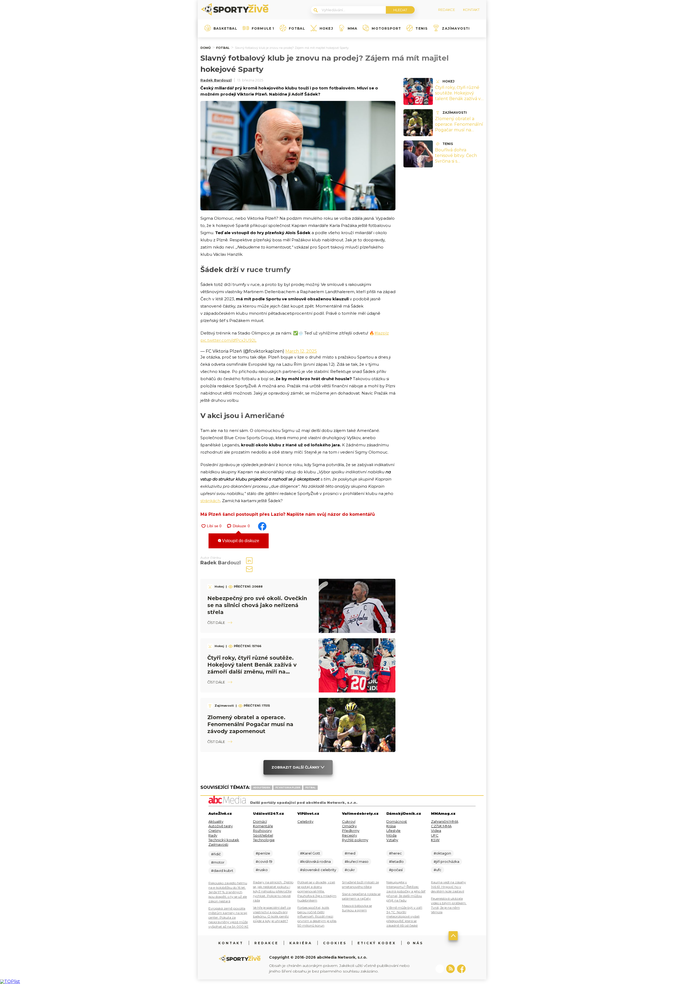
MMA (352, 28)
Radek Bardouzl (216, 80)
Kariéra (300, 943)
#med (350, 853)
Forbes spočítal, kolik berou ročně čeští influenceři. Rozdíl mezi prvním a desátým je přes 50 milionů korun (316, 917)
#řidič (216, 854)
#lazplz (381, 333)
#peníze (263, 853)
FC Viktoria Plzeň (287, 787)
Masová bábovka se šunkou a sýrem (357, 908)
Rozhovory (262, 830)
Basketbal (225, 28)
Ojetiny (214, 830)
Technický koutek (223, 840)
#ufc (437, 870)
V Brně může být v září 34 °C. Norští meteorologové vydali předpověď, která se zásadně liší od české (404, 917)
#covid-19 (264, 861)
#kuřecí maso (356, 861)
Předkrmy (350, 830)
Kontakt (230, 943)
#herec (395, 853)
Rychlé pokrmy (355, 840)
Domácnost (396, 821)
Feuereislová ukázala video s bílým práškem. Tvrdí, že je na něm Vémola (449, 905)
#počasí (396, 870)
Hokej (326, 28)
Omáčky (349, 826)
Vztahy (392, 840)
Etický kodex (376, 943)
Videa (436, 830)
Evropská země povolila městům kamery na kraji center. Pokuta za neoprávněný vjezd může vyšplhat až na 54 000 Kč (228, 917)
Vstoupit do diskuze (240, 540)
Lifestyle (393, 830)
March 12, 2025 (301, 351)
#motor (217, 862)
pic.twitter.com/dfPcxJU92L (228, 340)
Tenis (421, 28)
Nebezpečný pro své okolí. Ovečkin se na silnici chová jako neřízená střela (257, 605)
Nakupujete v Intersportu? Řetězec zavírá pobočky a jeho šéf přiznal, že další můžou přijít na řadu (405, 891)
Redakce (266, 943)
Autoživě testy (220, 826)
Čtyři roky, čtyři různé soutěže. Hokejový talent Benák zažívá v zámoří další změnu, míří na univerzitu (458, 98)
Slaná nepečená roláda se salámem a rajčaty (361, 896)
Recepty (349, 835)
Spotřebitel (263, 835)
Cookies (335, 943)
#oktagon (442, 853)
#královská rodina (315, 861)
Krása (391, 826)
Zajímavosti (456, 28)
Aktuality (215, 821)
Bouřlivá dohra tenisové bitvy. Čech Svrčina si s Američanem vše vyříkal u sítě (456, 161)
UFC (434, 835)
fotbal (310, 787)
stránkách (210, 500)
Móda (391, 835)
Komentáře (263, 826)
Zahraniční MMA (444, 821)
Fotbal (297, 28)
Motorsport (386, 28)
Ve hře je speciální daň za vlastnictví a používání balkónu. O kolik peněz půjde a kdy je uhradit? (272, 914)
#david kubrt (222, 870)
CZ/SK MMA (441, 826)
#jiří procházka (446, 861)
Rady (212, 835)
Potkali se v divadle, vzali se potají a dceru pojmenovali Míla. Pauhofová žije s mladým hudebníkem (316, 891)
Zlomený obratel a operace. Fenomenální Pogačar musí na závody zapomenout (250, 724)
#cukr (350, 870)
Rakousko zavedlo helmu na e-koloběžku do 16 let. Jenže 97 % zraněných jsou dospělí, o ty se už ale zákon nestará (227, 892)
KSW (435, 840)
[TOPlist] (10, 981)
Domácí (260, 821)
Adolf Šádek (261, 787)
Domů (205, 48)
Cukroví (348, 821)
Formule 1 (263, 28)
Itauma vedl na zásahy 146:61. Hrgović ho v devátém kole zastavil (448, 886)
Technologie (264, 840)
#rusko (262, 870)
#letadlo (396, 861)
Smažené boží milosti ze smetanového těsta (360, 884)
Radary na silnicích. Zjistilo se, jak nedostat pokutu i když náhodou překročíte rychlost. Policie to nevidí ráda (273, 891)
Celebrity (305, 821)
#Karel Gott (310, 853)
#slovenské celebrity (318, 870)
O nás (415, 943)
